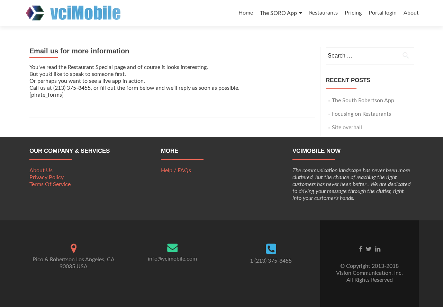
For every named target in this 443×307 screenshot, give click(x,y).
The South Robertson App (363, 100)
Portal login (383, 13)
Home (245, 13)
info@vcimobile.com (172, 259)
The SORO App (278, 13)
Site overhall (347, 127)
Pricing (353, 13)
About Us (41, 170)
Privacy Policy (46, 177)
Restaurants (323, 13)
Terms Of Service (50, 184)
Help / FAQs (176, 170)
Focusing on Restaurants (361, 114)
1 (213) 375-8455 (271, 261)
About (411, 13)
